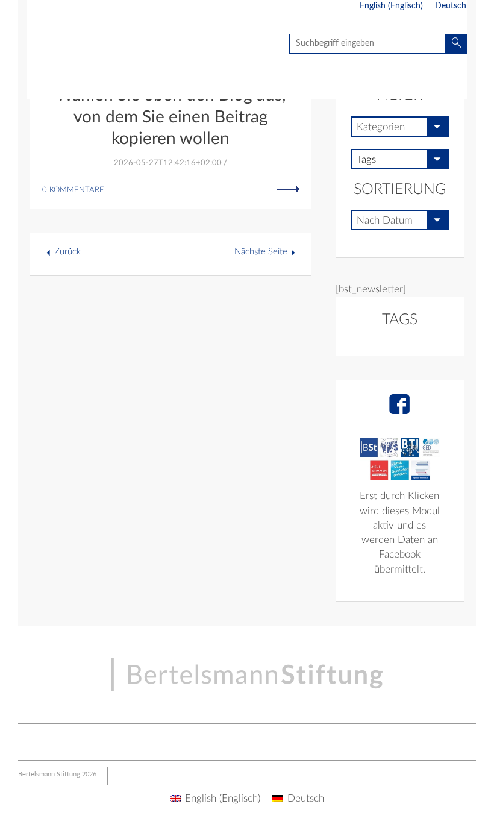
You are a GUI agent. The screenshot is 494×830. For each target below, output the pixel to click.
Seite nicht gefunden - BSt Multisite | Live (98, 45)
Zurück (67, 251)
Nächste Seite (260, 251)
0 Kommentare (73, 190)
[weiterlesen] (288, 189)
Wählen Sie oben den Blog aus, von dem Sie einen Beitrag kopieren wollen (171, 117)
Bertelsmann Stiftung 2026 (57, 774)
